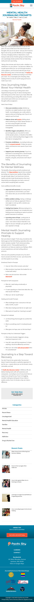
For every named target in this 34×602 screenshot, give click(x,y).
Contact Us (17, 395)
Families (4, 424)
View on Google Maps (17, 564)
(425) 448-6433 (17, 394)
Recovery (5, 432)
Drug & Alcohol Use (8, 440)
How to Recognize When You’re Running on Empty (20, 481)
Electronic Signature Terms (25, 599)
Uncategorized (6, 416)
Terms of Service (13, 599)
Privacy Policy (5, 599)
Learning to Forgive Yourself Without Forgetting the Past (21, 495)
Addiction (5, 436)
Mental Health (16, 20)
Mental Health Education (10, 420)
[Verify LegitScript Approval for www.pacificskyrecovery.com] (22, 589)
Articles (4, 408)
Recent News (6, 412)
